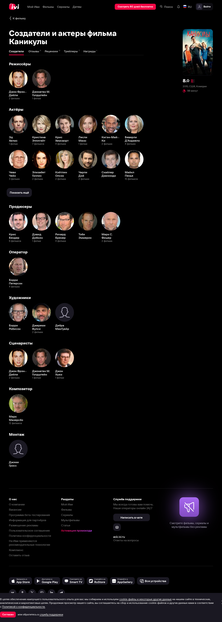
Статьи (65, 525)
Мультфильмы (70, 520)
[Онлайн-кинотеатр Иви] (15, 6)
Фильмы (66, 509)
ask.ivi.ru (119, 537)
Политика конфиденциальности (30, 535)
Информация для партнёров (27, 520)
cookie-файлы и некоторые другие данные (145, 599)
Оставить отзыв (19, 555)
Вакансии (15, 509)
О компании (17, 504)
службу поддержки (51, 614)
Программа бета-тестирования (29, 514)
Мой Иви (67, 504)
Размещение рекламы (23, 525)
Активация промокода (76, 530)
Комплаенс (16, 550)
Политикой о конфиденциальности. (23, 606)
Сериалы (67, 514)
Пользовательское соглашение (29, 530)
